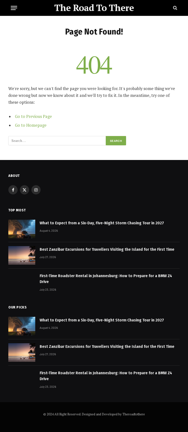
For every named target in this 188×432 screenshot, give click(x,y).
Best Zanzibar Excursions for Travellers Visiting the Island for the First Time (107, 249)
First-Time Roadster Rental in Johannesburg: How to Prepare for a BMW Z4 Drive (106, 278)
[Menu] (14, 7)
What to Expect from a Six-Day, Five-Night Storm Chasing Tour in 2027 (102, 223)
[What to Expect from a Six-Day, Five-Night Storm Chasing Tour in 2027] (21, 229)
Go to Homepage (31, 125)
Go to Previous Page (33, 116)
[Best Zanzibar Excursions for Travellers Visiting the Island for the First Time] (21, 255)
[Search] (174, 7)
